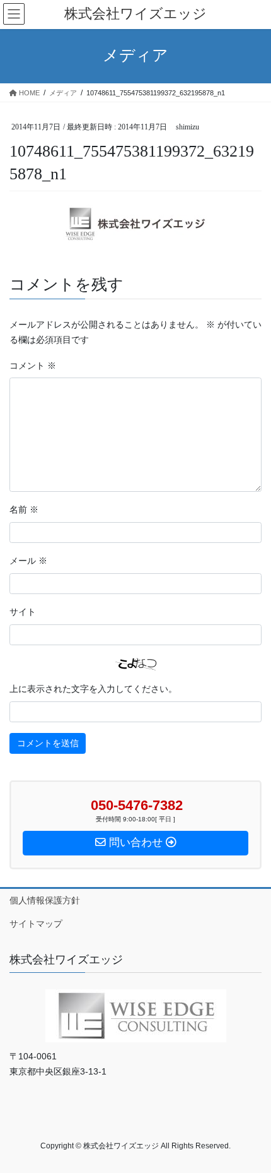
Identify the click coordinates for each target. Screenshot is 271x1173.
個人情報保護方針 (44, 900)
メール (28, 561)
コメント (32, 366)
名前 (23, 510)
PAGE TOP (251, 1126)
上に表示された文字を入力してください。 (93, 689)
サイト (22, 612)
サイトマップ (35, 924)
